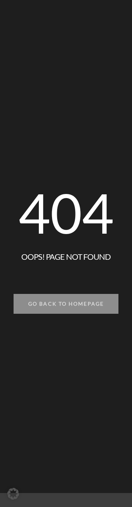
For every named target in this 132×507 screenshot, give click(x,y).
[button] (13, 494)
